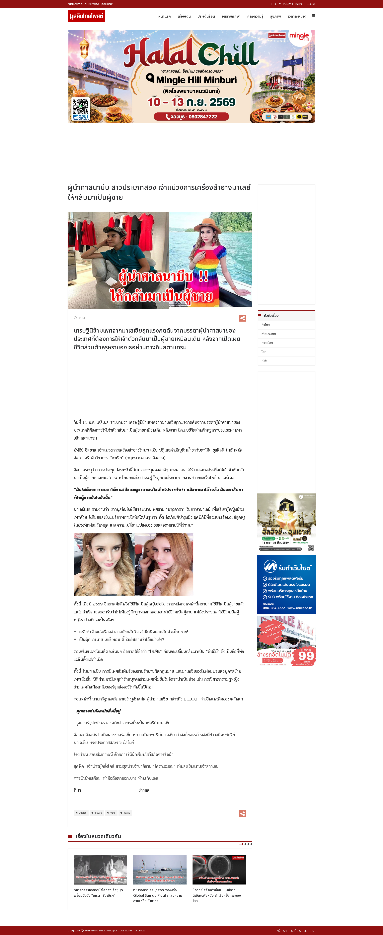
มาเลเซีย (83, 813)
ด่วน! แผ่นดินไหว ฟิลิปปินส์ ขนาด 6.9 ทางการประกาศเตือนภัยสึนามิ (218, 892)
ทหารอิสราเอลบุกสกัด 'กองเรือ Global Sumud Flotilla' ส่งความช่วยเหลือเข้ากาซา (98, 895)
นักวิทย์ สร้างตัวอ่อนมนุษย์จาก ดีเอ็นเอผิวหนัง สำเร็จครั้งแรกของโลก (157, 895)
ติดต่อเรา (309, 931)
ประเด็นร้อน (206, 16)
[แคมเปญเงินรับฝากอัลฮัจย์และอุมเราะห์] (286, 523)
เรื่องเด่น (184, 16)
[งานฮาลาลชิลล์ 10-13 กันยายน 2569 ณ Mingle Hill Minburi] (191, 76)
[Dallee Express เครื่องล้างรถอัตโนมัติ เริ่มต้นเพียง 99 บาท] (286, 641)
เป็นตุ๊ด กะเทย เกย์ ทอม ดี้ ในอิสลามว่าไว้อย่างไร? (122, 639)
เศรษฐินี (98, 813)
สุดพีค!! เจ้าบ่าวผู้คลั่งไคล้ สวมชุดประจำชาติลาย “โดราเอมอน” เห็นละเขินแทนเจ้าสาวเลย (146, 766)
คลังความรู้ (255, 16)
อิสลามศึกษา (231, 16)
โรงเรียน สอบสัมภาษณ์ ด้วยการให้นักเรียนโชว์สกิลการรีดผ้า (123, 754)
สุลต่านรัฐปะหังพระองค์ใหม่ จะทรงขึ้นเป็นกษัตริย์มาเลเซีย (123, 722)
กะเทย (112, 813)
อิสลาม (126, 813)
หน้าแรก (164, 16)
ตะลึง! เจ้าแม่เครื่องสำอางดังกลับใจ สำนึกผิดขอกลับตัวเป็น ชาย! (133, 631)
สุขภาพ (275, 16)
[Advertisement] (191, 152)
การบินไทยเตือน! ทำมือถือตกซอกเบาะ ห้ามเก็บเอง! (116, 778)
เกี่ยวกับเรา (295, 931)
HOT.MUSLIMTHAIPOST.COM (293, 4)
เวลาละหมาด (297, 16)
